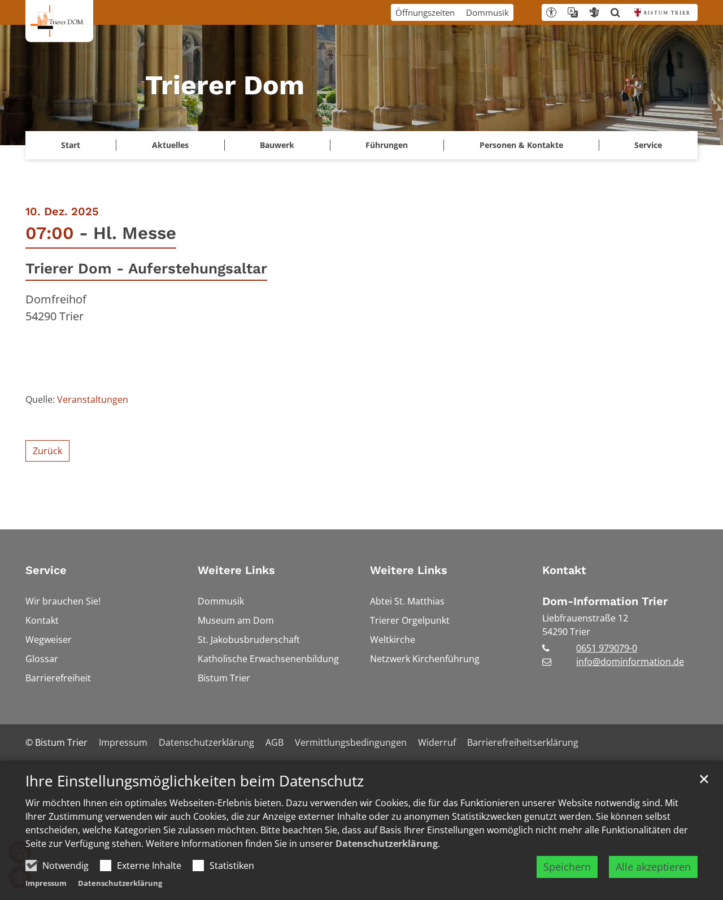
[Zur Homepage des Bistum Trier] (662, 12)
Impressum (46, 883)
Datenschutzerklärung (387, 843)
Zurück (47, 451)
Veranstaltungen (92, 399)
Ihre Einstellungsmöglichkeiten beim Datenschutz (194, 781)
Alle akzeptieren (653, 866)
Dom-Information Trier (605, 601)
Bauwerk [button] (277, 145)
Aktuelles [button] (170, 145)
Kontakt (564, 570)
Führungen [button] (386, 145)
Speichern (567, 866)
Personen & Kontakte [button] (521, 145)
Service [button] (648, 145)
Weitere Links (236, 570)
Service (46, 570)
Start (70, 145)
